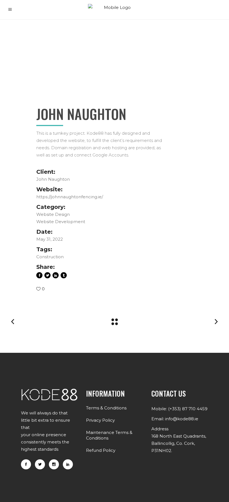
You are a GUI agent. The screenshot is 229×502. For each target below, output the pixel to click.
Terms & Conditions (106, 408)
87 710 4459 (194, 408)
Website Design (53, 214)
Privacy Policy (100, 420)
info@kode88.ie (181, 418)
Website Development (60, 221)
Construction (50, 256)
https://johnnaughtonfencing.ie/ (69, 196)
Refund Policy (100, 450)
